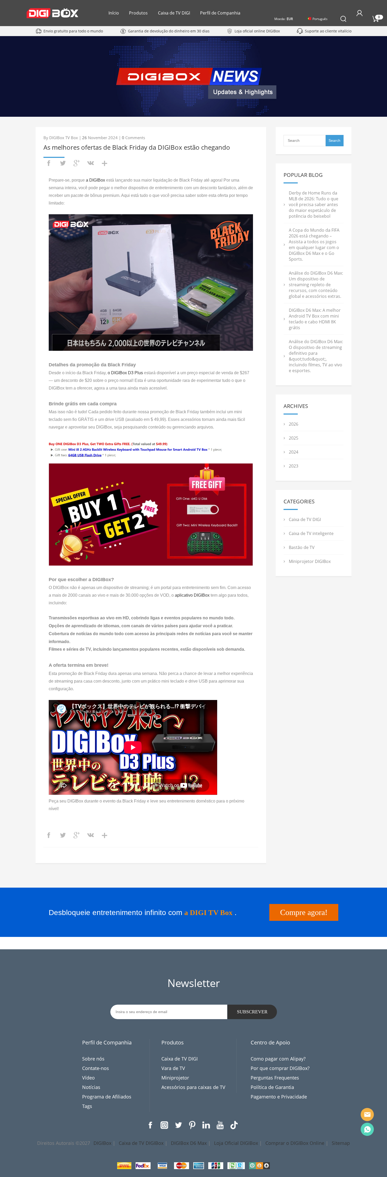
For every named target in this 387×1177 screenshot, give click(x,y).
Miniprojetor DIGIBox (310, 561)
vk (90, 163)
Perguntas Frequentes (275, 1077)
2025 (293, 438)
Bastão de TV (302, 547)
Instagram (164, 1125)
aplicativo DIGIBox (192, 595)
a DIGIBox (95, 180)
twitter (62, 163)
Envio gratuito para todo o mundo (73, 30)
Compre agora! (304, 912)
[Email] (367, 1114)
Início (113, 13)
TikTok (234, 1125)
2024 (293, 452)
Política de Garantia (272, 1087)
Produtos (138, 13)
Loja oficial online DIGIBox (257, 30)
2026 (293, 424)
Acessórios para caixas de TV (193, 1087)
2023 (293, 466)
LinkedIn (206, 1125)
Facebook (150, 1125)
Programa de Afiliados (106, 1096)
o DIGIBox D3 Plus (125, 373)
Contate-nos (95, 1068)
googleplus (76, 163)
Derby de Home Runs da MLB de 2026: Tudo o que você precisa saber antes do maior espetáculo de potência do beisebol (313, 204)
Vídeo (88, 1077)
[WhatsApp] (367, 1129)
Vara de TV (173, 1068)
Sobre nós (93, 1059)
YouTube (220, 1125)
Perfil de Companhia (220, 13)
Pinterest (192, 1125)
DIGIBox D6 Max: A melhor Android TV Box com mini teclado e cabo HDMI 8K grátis (315, 318)
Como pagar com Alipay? (278, 1059)
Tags (87, 1106)
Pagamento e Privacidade (279, 1096)
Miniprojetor (175, 1077)
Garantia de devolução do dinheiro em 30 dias (169, 30)
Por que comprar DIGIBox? (280, 1068)
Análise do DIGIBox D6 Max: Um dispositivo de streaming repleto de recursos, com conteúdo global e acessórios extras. (316, 284)
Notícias (91, 1087)
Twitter (178, 1125)
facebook (48, 163)
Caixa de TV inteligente (311, 533)
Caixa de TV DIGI (174, 13)
